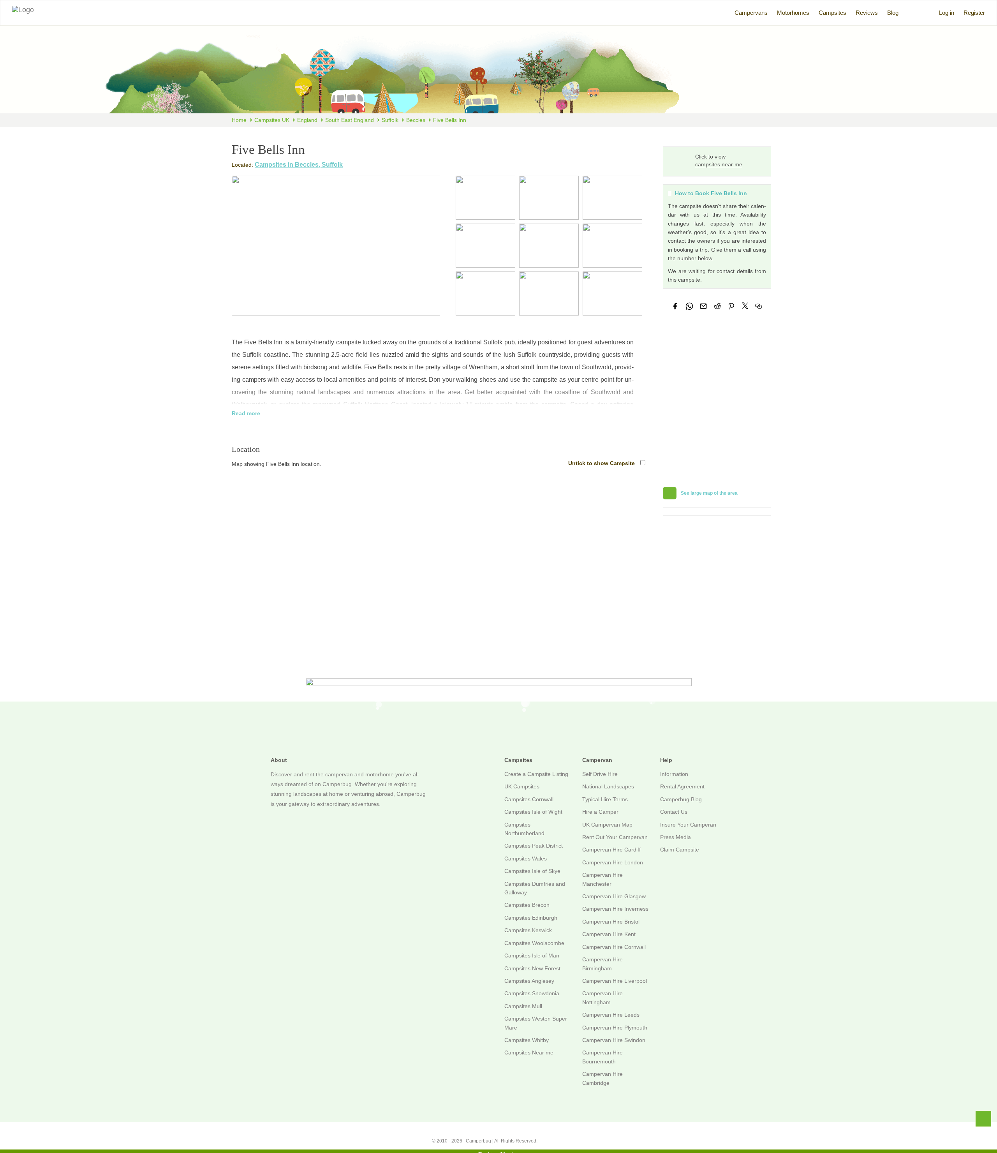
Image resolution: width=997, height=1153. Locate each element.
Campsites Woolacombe (534, 943)
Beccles (415, 120)
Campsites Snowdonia (531, 993)
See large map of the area (709, 493)
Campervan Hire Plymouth (614, 1027)
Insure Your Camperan (688, 825)
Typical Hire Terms (605, 799)
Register (974, 12)
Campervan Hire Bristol (610, 922)
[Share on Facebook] (675, 306)
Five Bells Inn (449, 120)
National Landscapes (608, 786)
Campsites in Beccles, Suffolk (299, 164)
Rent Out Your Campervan (615, 837)
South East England (349, 120)
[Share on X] (745, 305)
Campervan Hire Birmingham (602, 963)
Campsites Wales (525, 858)
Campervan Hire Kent (609, 934)
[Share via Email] (703, 306)
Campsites (832, 12)
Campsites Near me (528, 1052)
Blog (892, 12)
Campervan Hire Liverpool (614, 981)
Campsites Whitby (526, 1040)
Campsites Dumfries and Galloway (534, 888)
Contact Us (673, 812)
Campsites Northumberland (524, 829)
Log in (946, 12)
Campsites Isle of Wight (533, 812)
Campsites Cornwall (528, 799)
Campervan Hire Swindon (613, 1040)
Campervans (751, 12)
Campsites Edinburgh (530, 918)
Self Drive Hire (600, 774)
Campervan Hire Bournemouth (602, 1056)
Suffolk (390, 120)
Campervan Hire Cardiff (611, 849)
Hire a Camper (600, 812)
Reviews (867, 12)
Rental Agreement (682, 786)
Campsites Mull (523, 1006)
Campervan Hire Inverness (615, 909)
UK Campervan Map (607, 825)
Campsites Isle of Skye (532, 871)
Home (239, 120)
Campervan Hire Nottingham (602, 997)
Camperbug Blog (681, 799)
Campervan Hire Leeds (610, 1015)
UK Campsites (521, 786)
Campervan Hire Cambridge (602, 1078)
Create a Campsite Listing (536, 774)
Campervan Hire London (612, 862)
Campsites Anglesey (529, 981)
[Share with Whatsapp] (689, 306)
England (307, 120)
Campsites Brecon (527, 905)
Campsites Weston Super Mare (535, 1022)
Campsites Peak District (533, 846)
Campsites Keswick (528, 930)
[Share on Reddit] (717, 306)
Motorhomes (793, 12)
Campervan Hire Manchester (602, 879)
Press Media (675, 837)
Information (674, 774)
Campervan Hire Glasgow (614, 896)
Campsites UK (271, 120)
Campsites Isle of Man (531, 955)
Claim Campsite (679, 849)
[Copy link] (759, 306)
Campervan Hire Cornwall (614, 947)
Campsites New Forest (532, 968)
